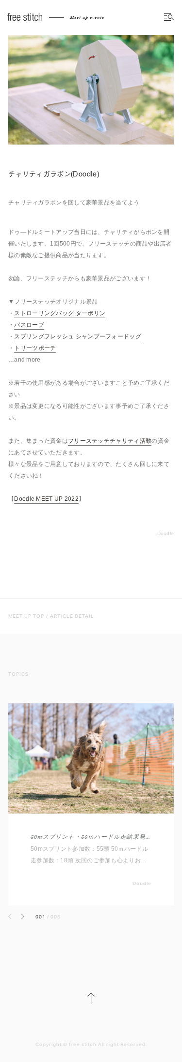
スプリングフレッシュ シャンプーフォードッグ (77, 336)
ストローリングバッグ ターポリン (59, 313)
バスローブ (29, 324)
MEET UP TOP (26, 616)
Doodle (165, 533)
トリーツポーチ (35, 348)
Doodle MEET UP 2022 (46, 498)
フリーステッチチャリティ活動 (109, 440)
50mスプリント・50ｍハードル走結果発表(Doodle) (91, 837)
